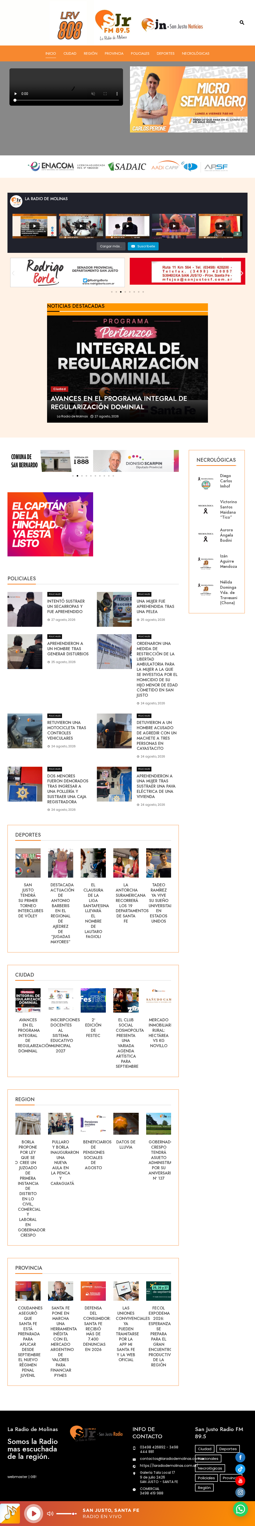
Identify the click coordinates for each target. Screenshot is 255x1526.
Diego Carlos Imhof (226, 481)
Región (90, 53)
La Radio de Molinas (72, 416)
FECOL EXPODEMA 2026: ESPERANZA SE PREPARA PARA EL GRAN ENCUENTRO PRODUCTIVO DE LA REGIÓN (128, 1336)
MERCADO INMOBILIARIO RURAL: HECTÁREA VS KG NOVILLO (129, 1033)
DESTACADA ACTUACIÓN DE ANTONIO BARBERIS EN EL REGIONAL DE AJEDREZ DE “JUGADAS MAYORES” (30, 913)
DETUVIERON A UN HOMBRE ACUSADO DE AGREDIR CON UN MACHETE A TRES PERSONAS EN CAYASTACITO (157, 735)
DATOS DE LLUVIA (93, 1144)
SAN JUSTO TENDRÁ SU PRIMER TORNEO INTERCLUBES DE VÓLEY (161, 900)
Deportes (166, 53)
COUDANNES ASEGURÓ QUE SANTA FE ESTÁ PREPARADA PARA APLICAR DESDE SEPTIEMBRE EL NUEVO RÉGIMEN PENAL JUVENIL (161, 1341)
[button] (135, 108)
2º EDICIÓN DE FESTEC (61, 1027)
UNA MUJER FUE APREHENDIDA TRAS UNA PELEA (155, 606)
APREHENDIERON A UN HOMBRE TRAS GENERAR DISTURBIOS (68, 649)
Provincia (114, 53)
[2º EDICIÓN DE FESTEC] (127, 369)
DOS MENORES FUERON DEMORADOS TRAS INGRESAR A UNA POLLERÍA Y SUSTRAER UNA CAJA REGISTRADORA (67, 789)
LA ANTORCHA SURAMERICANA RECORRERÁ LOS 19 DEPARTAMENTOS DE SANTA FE (99, 903)
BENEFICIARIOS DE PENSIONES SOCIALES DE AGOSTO (65, 1155)
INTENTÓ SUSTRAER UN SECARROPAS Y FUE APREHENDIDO (66, 606)
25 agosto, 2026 (107, 416)
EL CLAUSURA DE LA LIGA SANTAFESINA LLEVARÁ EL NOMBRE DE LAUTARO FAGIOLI (63, 911)
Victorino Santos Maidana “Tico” (228, 509)
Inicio (51, 53)
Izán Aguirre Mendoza (228, 561)
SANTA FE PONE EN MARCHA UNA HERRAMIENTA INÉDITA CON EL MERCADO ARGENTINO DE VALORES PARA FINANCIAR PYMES (31, 1341)
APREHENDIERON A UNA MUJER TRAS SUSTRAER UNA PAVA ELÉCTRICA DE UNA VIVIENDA (156, 786)
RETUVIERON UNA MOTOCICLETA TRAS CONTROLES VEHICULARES (66, 730)
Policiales (140, 53)
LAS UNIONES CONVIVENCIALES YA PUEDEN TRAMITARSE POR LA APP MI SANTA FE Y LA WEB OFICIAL (100, 1334)
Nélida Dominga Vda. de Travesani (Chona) (228, 592)
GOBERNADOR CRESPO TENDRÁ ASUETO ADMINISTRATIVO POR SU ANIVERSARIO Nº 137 (132, 1160)
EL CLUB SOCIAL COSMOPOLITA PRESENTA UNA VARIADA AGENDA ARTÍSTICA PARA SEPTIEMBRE (97, 1043)
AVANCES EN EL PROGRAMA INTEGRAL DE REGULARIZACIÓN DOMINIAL (165, 1035)
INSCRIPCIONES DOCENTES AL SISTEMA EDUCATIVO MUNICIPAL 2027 (32, 1035)
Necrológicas (195, 53)
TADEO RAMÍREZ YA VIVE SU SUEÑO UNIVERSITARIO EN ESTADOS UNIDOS (130, 903)
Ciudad (70, 53)
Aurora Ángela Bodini (226, 535)
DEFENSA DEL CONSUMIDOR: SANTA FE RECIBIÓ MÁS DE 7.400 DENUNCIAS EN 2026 (64, 1328)
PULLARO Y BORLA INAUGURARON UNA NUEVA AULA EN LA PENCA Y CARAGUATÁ (32, 1162)
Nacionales (208, 1458)
